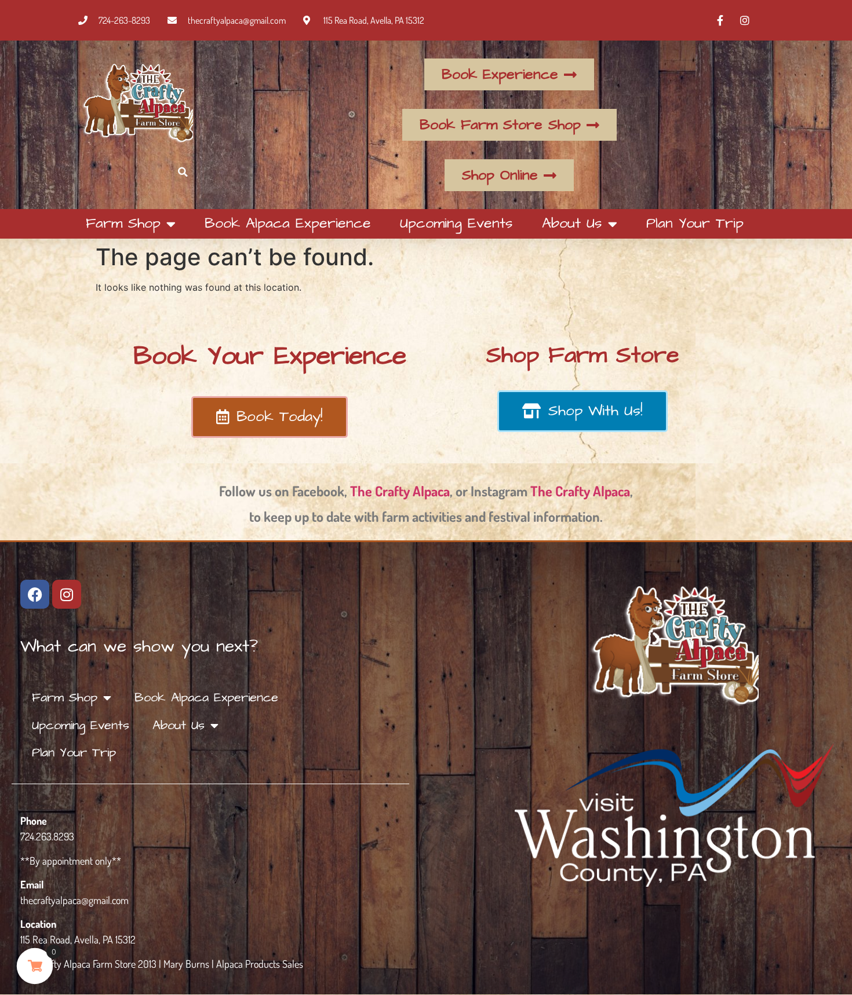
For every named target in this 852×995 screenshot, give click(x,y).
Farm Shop (123, 223)
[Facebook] (34, 594)
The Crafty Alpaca (400, 491)
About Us (572, 223)
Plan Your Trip (695, 223)
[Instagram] (66, 594)
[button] (182, 172)
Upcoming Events (456, 223)
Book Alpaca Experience (288, 223)
